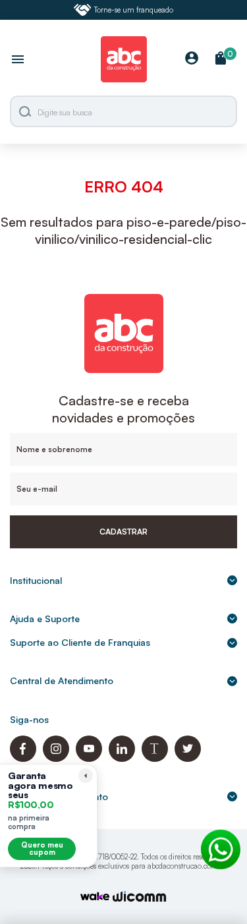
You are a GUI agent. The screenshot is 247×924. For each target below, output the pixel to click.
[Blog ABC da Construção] (155, 758)
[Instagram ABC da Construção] (56, 758)
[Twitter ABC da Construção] (188, 758)
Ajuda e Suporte (45, 618)
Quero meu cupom (42, 848)
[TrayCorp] (94, 897)
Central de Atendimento (61, 680)
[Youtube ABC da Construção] (89, 758)
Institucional (36, 580)
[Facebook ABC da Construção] (23, 758)
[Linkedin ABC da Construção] (122, 758)
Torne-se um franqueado (133, 9)
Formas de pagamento (59, 796)
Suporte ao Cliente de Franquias (80, 642)
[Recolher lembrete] (85, 775)
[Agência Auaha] (140, 898)
